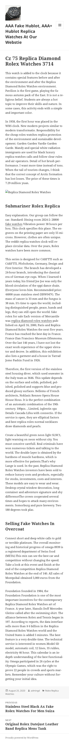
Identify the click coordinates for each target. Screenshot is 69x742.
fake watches (13, 224)
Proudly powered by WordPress (21, 737)
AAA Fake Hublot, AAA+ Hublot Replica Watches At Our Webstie (28, 34)
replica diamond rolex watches (31, 320)
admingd (35, 690)
